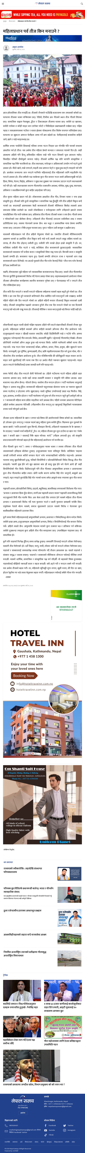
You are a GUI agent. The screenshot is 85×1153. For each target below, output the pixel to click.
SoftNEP (15, 1151)
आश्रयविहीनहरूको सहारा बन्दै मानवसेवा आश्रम (25, 935)
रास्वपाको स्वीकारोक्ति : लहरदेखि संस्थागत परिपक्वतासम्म (23, 870)
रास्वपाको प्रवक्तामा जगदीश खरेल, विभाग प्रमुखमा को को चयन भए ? (34, 1085)
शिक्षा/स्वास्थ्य (58, 1142)
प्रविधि (67, 1142)
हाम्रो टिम (23, 1113)
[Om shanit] (42, 804)
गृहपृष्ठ (4, 21)
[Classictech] (66, 605)
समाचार (15, 1142)
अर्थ (21, 1142)
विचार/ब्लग (12, 21)
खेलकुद (49, 1142)
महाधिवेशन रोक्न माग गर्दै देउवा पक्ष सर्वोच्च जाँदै (19, 1042)
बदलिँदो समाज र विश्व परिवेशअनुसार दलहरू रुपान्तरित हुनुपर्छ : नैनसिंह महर (20, 1006)
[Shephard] (42, 38)
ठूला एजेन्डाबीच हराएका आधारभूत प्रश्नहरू (22, 911)
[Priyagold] (42, 14)
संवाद (36, 1142)
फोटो (42, 1142)
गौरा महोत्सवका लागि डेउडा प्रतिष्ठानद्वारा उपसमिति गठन (62, 1043)
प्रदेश (73, 1142)
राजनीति (7, 1142)
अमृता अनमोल (17, 47)
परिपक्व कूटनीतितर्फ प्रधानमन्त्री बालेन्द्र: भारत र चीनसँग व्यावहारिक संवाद (28, 890)
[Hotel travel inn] (42, 693)
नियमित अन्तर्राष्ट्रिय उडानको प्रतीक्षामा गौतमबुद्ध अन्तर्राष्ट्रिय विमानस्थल (25, 954)
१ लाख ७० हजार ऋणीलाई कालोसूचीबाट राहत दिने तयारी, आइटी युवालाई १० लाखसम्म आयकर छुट (62, 1007)
